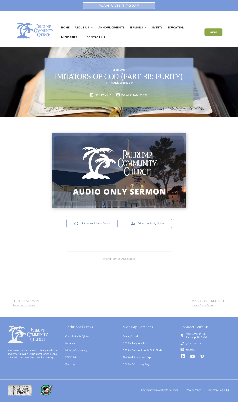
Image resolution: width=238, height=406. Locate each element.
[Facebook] (183, 356)
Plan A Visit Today (119, 5)
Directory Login (216, 389)
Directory (70, 364)
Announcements (111, 27)
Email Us (190, 349)
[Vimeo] (202, 356)
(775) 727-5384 (194, 343)
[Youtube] (192, 356)
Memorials (70, 343)
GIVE (213, 32)
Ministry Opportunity (76, 350)
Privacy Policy (193, 389)
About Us (82, 27)
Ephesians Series (124, 258)
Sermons (136, 27)
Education (176, 27)
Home (65, 27)
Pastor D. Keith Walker (135, 94)
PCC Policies (71, 357)
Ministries (69, 37)
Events (157, 27)
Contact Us (95, 37)
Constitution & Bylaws (77, 336)
